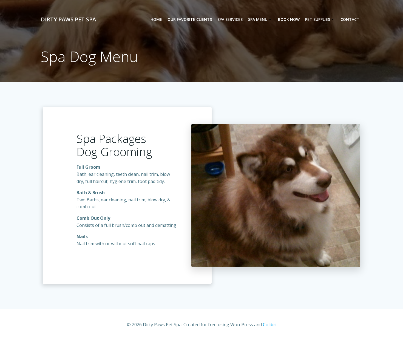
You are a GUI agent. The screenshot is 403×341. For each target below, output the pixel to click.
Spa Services (230, 19)
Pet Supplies (317, 19)
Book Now (289, 19)
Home (156, 19)
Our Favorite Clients (190, 19)
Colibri (269, 325)
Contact (349, 19)
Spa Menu (258, 19)
